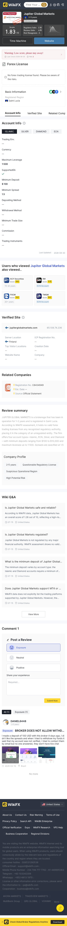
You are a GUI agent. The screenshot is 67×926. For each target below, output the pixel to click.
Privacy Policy (9, 821)
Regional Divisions (40, 833)
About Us (7, 815)
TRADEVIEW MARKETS (36, 896)
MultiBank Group (11, 901)
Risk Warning (36, 815)
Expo (27, 827)
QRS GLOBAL (31, 901)
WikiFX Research (41, 827)
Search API (25, 821)
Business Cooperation (17, 833)
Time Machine (18, 40)
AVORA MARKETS (12, 896)
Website (49, 40)
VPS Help (58, 827)
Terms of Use (53, 815)
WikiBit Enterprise (43, 821)
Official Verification (12, 827)
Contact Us (20, 815)
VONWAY (46, 901)
